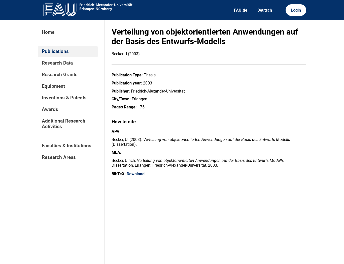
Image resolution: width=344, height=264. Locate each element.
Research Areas (59, 157)
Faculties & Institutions (66, 146)
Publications (55, 51)
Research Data (57, 63)
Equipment (53, 86)
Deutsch (264, 10)
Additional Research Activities (63, 123)
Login (296, 10)
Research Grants (60, 74)
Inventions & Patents (64, 98)
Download (136, 173)
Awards (50, 109)
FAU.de (240, 10)
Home (48, 32)
